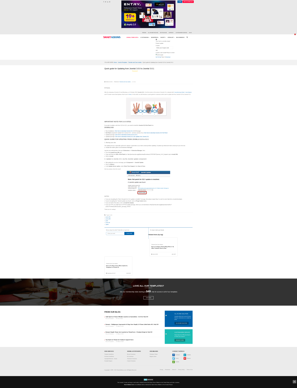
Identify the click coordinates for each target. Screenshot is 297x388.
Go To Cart (158, 57)
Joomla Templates (122, 62)
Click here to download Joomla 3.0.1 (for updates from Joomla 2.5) (132, 136)
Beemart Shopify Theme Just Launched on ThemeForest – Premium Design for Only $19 (129, 332)
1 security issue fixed (179, 92)
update (107, 224)
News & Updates (110, 318)
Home (115, 62)
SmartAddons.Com (129, 384)
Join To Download (188, 1)
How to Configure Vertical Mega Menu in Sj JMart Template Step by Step (162, 247)
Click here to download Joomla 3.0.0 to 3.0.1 (126, 134)
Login (179, 1)
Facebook (177, 354)
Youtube (177, 361)
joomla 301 (108, 217)
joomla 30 (108, 222)
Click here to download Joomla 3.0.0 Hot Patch (156, 132)
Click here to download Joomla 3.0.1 (124, 131)
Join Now (148, 297)
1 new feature (188, 92)
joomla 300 (108, 218)
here (130, 94)
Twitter (177, 358)
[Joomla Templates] (111, 37)
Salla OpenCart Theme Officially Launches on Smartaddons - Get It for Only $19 (127, 316)
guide (107, 220)
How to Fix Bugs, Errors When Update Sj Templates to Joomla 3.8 (116, 266)
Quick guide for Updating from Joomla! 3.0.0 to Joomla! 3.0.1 (129, 69)
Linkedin (188, 354)
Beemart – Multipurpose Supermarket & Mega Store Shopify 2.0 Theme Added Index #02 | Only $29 (132, 324)
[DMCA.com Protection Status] (148, 379)
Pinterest (188, 358)
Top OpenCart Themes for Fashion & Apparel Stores (119, 339)
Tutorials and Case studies (135, 62)
